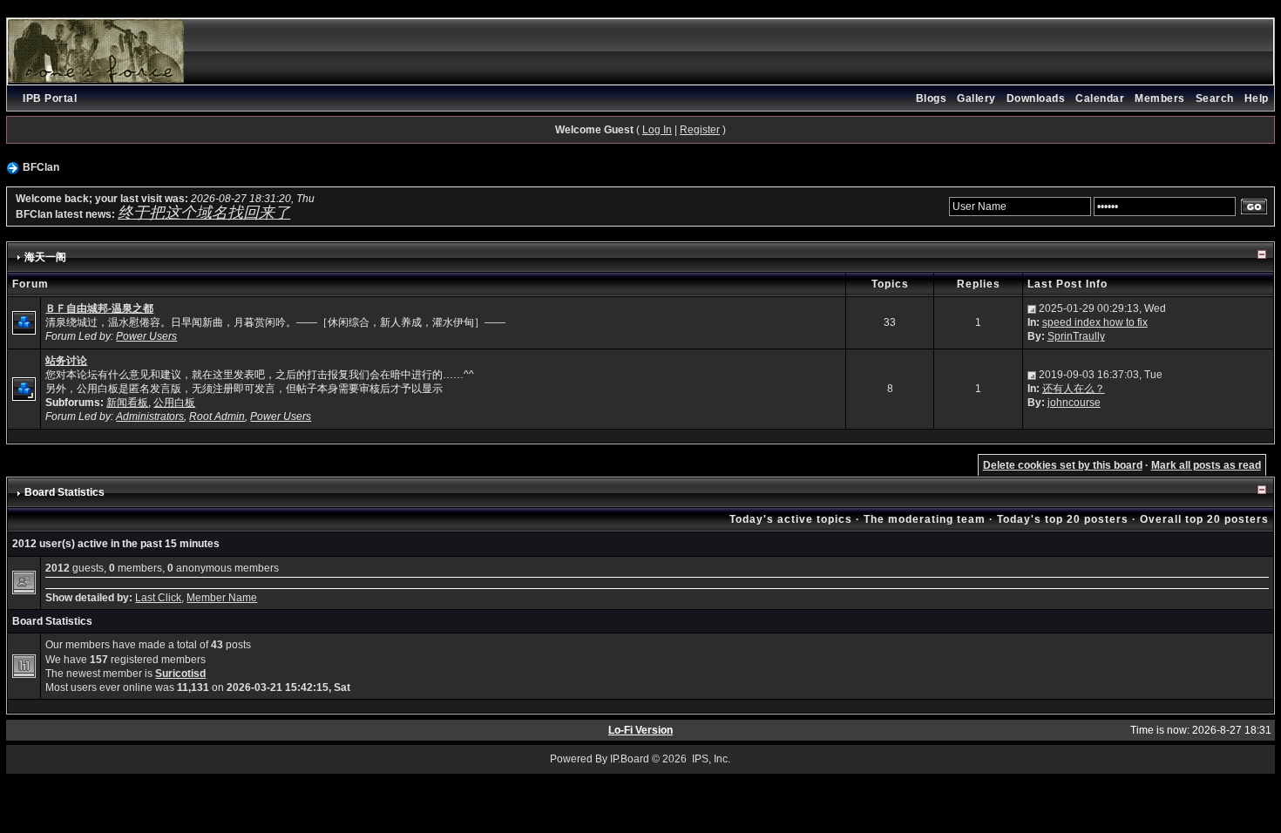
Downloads (1036, 98)
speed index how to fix (1095, 322)
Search (1215, 98)
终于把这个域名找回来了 (204, 212)
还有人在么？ (1073, 389)
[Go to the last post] (1031, 308)
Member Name (221, 598)
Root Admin (217, 416)
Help (1256, 98)
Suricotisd (180, 673)
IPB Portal (50, 98)
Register (700, 130)
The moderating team (925, 519)
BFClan (41, 167)
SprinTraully (1076, 336)
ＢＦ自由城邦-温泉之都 (99, 308)
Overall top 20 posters (1204, 519)
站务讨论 (66, 361)
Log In (657, 130)
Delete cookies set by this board (1062, 465)
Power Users (146, 336)
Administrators (150, 416)
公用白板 (174, 402)
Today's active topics (790, 519)
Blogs (931, 98)
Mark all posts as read (1206, 465)
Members (1160, 98)
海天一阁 (45, 257)
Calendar (1099, 98)
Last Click (158, 598)
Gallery (976, 98)
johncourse (1074, 402)
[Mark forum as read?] (24, 322)
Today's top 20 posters (1062, 519)
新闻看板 (127, 402)
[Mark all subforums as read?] (24, 388)
